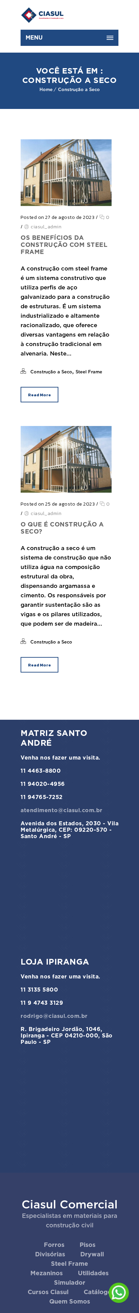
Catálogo (98, 1291)
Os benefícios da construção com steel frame (64, 244)
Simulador (69, 1282)
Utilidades (93, 1273)
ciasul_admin (46, 226)
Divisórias (50, 1254)
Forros (54, 1244)
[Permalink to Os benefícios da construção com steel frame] (66, 204)
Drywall (92, 1254)
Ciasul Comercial (70, 1204)
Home (46, 89)
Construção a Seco (79, 89)
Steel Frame (89, 371)
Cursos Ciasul (48, 1291)
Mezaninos (46, 1273)
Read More (39, 395)
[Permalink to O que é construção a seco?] (66, 490)
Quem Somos (69, 1301)
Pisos (87, 1244)
